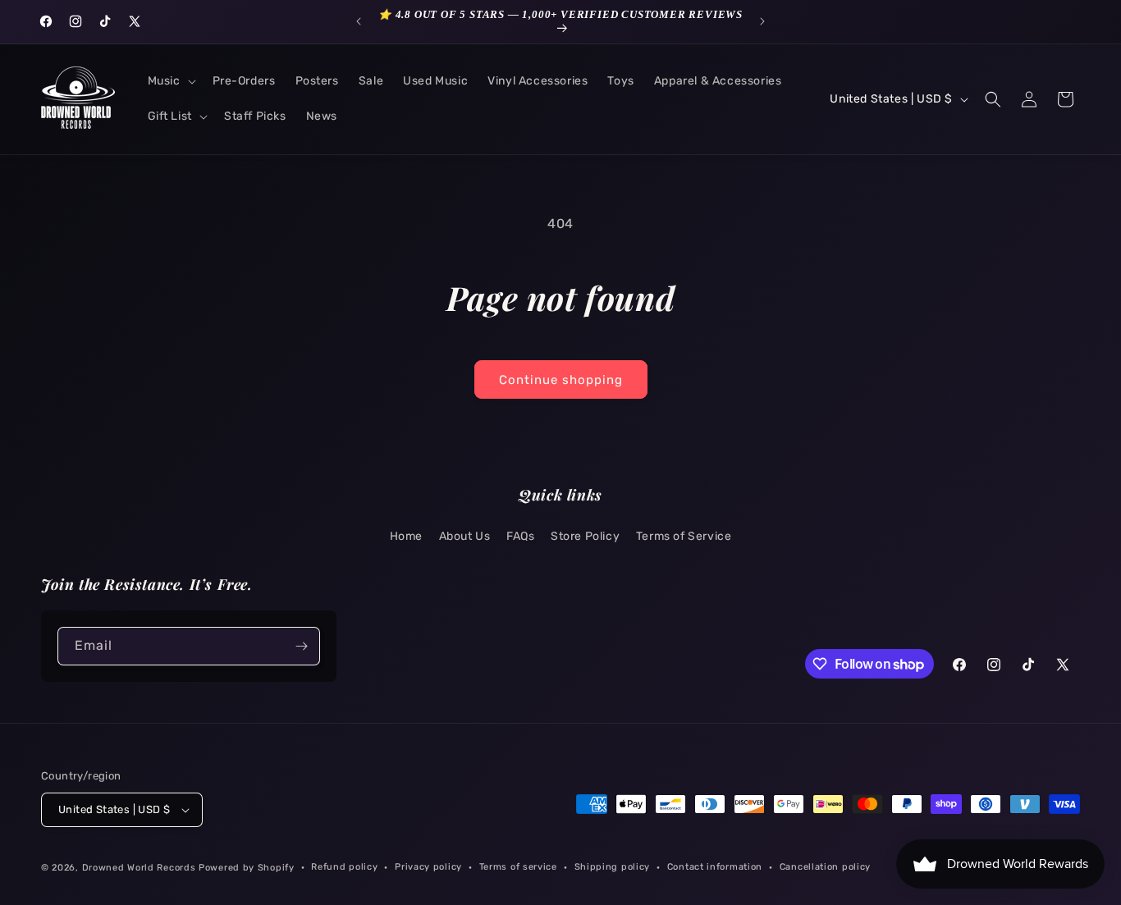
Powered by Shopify (247, 867)
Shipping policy (612, 867)
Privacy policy (428, 867)
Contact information (714, 867)
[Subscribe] (301, 646)
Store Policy (585, 536)
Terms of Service (684, 536)
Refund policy (344, 867)
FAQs (520, 536)
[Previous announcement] (359, 21)
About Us (465, 536)
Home (406, 536)
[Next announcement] (762, 21)
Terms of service (518, 867)
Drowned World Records (139, 867)
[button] (170, 81)
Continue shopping (561, 380)
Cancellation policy (825, 867)
